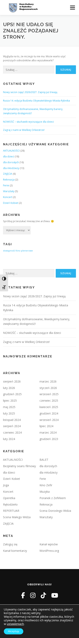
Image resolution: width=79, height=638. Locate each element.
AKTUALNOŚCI (11, 150)
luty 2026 (9, 388)
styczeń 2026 (48, 388)
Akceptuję (13, 631)
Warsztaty (8, 191)
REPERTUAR (11, 511)
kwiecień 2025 (49, 407)
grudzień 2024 (49, 413)
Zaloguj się (10, 544)
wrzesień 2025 (49, 394)
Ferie (6, 185)
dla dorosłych (11, 162)
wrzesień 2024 (49, 420)
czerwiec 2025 (49, 400)
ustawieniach (15, 624)
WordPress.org (49, 551)
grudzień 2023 (49, 439)
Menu (72, 7)
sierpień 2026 (12, 381)
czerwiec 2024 (12, 432)
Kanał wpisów (49, 544)
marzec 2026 (48, 381)
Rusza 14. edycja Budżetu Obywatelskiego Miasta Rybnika (36, 100)
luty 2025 (9, 413)
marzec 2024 (48, 432)
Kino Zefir (46, 485)
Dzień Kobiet (10, 203)
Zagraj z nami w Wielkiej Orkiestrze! (24, 130)
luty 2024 (9, 439)
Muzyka (45, 491)
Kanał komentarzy (15, 551)
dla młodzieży (11, 168)
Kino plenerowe (24, 250)
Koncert (7, 197)
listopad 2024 (12, 420)
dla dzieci (8, 156)
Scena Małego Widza (17, 517)
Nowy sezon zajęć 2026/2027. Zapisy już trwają (30, 92)
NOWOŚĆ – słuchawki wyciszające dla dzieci (28, 121)
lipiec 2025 (10, 400)
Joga (6, 485)
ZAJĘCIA (7, 173)
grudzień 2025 (12, 394)
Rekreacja (9, 179)
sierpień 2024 (12, 426)
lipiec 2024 (46, 426)
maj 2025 (9, 407)
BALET (44, 460)
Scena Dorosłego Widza (55, 511)
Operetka (9, 498)
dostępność (9, 250)
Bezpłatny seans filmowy (19, 466)
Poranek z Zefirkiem (53, 498)
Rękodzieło (10, 504)
